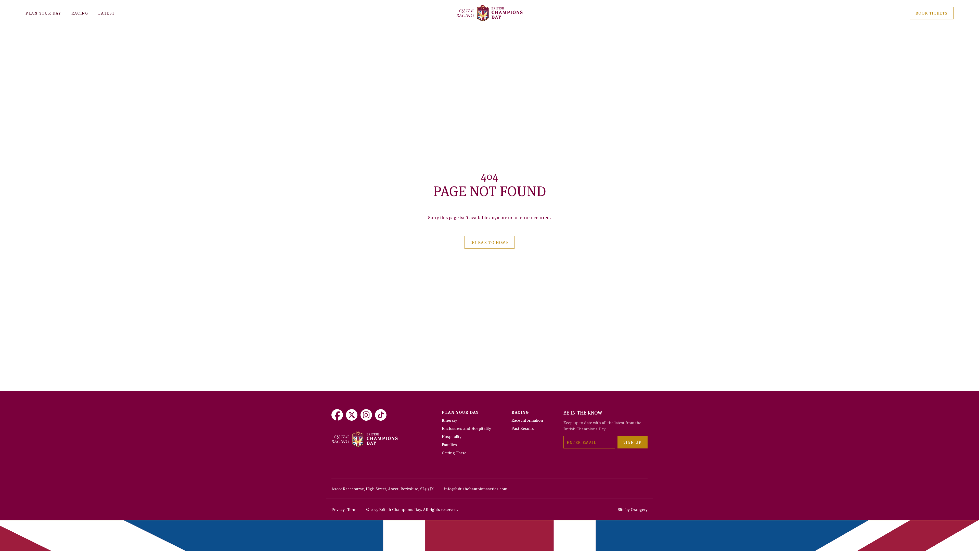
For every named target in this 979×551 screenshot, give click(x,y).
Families (449, 444)
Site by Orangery (633, 509)
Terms (352, 509)
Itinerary (449, 420)
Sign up (632, 442)
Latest (106, 13)
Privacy (338, 509)
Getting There (454, 452)
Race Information (527, 420)
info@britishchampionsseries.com (475, 488)
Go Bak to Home (489, 242)
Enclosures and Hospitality (466, 428)
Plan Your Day (43, 13)
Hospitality (451, 436)
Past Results (522, 428)
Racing (79, 13)
